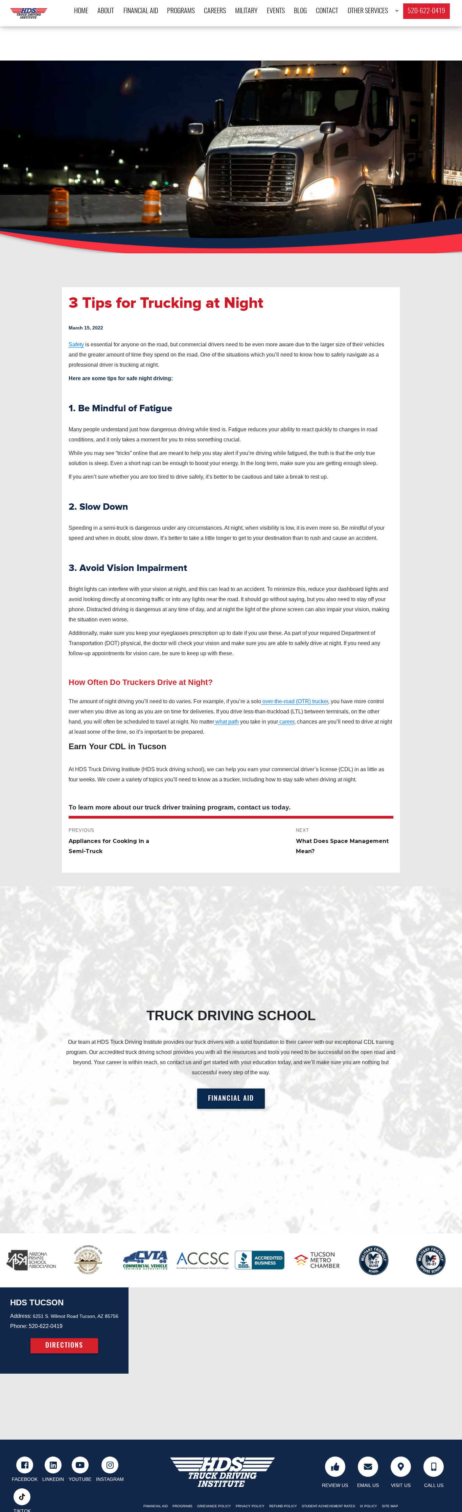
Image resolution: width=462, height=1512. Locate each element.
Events (276, 11)
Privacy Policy (250, 1506)
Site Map (390, 1506)
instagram (110, 1479)
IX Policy (368, 1506)
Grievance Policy (214, 1506)
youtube (80, 1479)
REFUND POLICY (283, 1506)
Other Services (368, 11)
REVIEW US (335, 1485)
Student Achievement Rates (328, 1506)
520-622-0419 (426, 11)
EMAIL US (368, 1485)
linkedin (53, 1479)
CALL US (433, 1485)
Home (81, 11)
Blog (300, 11)
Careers (215, 11)
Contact (327, 11)
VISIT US (401, 1485)
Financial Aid (140, 11)
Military (246, 11)
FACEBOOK (25, 1479)
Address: (20, 1316)
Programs (181, 11)
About (105, 11)
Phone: (18, 1326)
